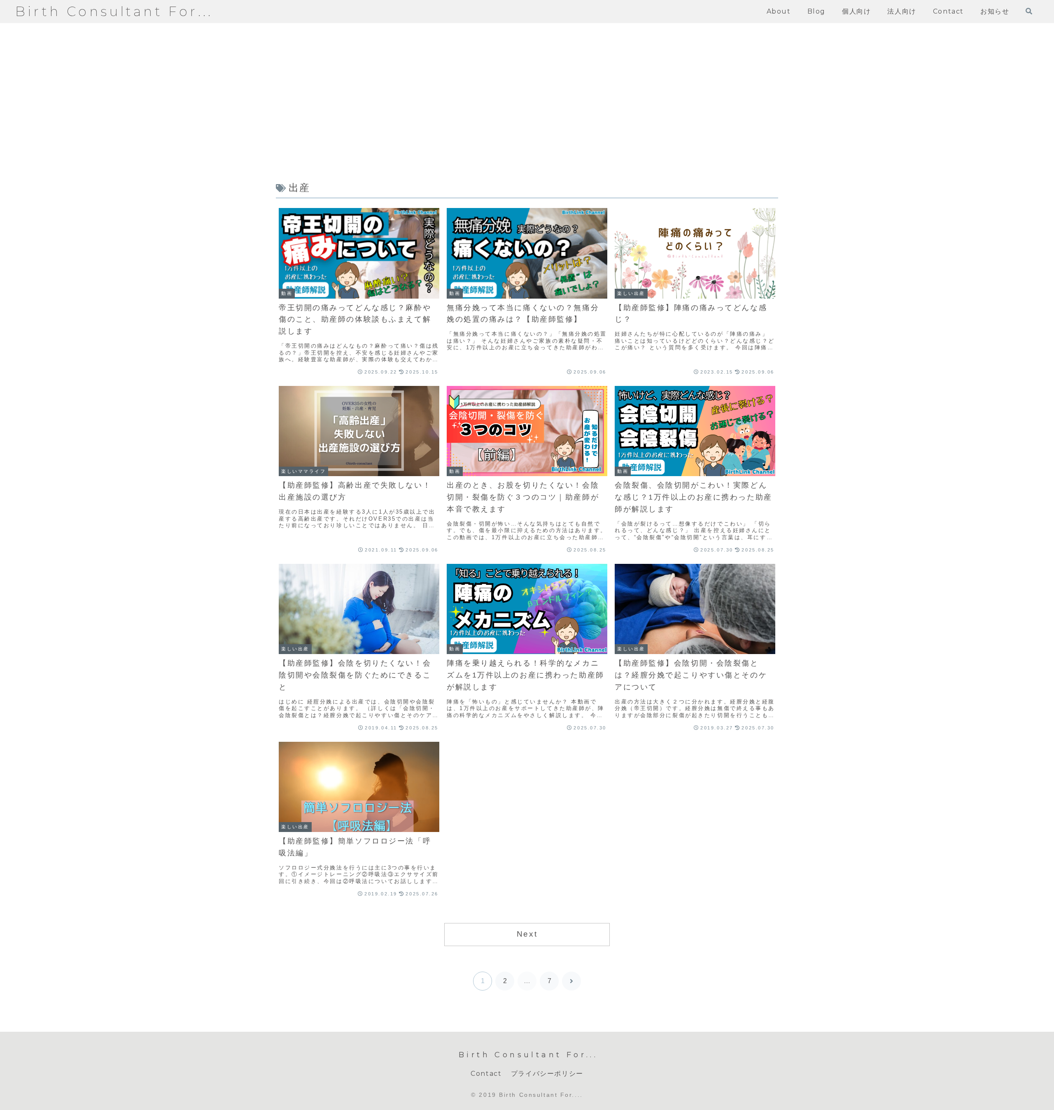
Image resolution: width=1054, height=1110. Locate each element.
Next (527, 934)
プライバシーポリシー (547, 1073)
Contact (486, 1073)
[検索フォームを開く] (1029, 11)
